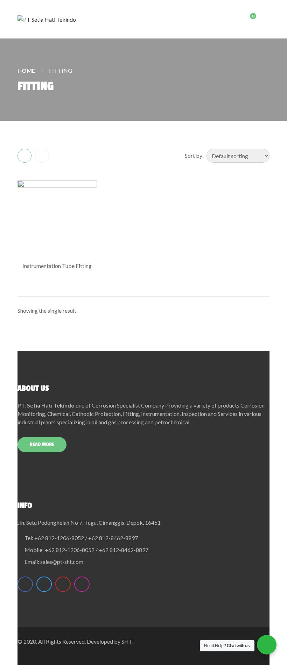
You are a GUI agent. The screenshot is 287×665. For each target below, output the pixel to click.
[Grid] (24, 156)
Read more (42, 444)
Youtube (63, 584)
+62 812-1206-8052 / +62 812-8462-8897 (86, 538)
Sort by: (194, 155)
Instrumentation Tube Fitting (57, 265)
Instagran (82, 584)
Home (26, 70)
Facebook (25, 584)
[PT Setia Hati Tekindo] (47, 19)
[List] (42, 156)
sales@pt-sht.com (61, 561)
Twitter (44, 584)
